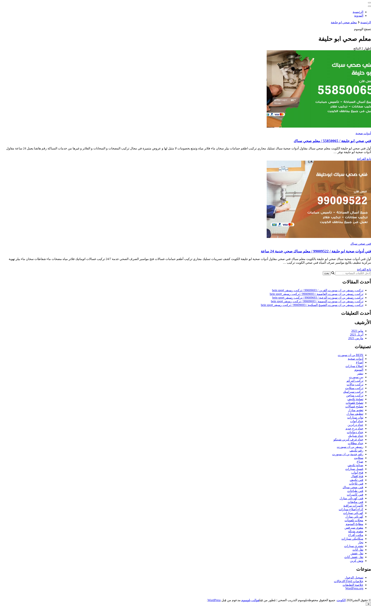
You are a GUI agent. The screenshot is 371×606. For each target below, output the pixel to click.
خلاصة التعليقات (353, 584)
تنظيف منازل (354, 413)
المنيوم (358, 369)
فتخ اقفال (357, 476)
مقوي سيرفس (354, 527)
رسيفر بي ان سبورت (350, 446)
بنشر (360, 373)
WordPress (214, 600)
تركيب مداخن (354, 395)
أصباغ (359, 362)
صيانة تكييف (355, 465)
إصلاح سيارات (354, 366)
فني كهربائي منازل (351, 498)
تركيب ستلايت (354, 388)
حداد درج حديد (354, 428)
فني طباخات (355, 491)
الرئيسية (358, 12)
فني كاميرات (355, 494)
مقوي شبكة (355, 531)
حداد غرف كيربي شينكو (348, 439)
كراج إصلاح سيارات (351, 509)
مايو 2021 (357, 330)
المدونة (358, 15)
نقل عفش (357, 553)
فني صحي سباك (360, 243)
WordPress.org (354, 588)
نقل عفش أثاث (353, 557)
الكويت (341, 600)
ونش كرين (356, 560)
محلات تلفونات (354, 520)
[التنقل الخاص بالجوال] (369, 2)
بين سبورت (356, 377)
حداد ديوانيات (355, 432)
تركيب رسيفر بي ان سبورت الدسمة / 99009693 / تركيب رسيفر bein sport (317, 301)
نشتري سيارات (353, 546)
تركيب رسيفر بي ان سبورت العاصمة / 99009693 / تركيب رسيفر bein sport (316, 294)
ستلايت (358, 457)
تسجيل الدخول (354, 577)
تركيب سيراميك (353, 391)
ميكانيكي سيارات (352, 538)
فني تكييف (356, 480)
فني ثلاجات (356, 483)
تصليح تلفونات (354, 402)
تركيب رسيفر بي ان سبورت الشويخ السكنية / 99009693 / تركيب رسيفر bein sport (312, 305)
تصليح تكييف (355, 399)
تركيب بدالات (355, 384)
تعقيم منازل (355, 410)
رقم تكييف (356, 450)
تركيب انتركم (354, 380)
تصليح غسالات (354, 406)
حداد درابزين (355, 424)
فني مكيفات (355, 502)
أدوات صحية (363, 133)
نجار (360, 542)
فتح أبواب (357, 472)
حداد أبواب (356, 421)
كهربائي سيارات (353, 513)
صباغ (360, 461)
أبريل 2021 (356, 334)
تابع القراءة (364, 158)
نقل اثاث (357, 549)
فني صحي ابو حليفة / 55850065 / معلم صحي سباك (332, 141)
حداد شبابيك (355, 435)
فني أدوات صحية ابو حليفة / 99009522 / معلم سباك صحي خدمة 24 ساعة (316, 251)
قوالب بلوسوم (250, 600)
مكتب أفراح (355, 535)
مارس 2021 (355, 338)
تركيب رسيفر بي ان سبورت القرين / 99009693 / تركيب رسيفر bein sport (317, 290)
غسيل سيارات (354, 468)
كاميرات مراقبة (353, 505)
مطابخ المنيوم (354, 524)
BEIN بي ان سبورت (350, 355)
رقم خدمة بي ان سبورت (347, 454)
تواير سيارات (355, 417)
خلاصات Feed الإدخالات (348, 581)
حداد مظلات (355, 443)
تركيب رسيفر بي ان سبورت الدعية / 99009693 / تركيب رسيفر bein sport (317, 297)
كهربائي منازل (354, 516)
